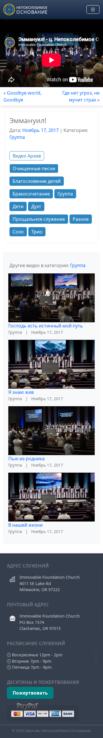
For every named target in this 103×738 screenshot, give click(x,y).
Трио (36, 232)
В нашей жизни (25, 525)
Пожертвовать (30, 693)
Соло (18, 232)
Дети (18, 206)
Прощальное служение (39, 219)
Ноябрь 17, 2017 (40, 130)
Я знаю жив (21, 392)
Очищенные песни (34, 168)
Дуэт (36, 206)
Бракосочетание (31, 194)
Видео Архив (27, 156)
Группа (17, 137)
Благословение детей (37, 181)
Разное (81, 219)
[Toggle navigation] (93, 9)
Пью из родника (26, 458)
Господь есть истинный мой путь (45, 326)
